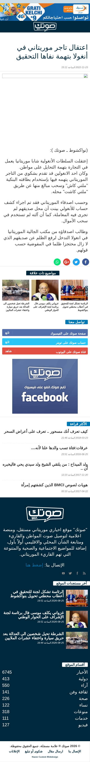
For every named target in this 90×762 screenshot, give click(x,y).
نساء (83, 705)
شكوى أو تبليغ (34, 751)
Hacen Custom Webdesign (45, 757)
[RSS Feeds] (84, 573)
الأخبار (82, 672)
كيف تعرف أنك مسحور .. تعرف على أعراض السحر (46, 431)
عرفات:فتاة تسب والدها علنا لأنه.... (59, 448)
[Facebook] (77, 573)
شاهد (8, 351)
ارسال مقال (55, 751)
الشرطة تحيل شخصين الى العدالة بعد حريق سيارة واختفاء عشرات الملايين (16, 306)
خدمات (81, 718)
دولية (83, 678)
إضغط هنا (34, 565)
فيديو (83, 724)
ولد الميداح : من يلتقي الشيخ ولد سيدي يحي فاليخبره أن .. (45, 466)
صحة (83, 698)
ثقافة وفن (78, 691)
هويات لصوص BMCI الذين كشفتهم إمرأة (54, 485)
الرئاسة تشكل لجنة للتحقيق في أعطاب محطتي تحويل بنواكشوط (74, 306)
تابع (7, 332)
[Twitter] (70, 573)
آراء (84, 685)
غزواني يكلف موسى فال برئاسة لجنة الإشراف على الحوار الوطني (46, 306)
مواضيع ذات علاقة (43, 273)
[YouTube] (63, 573)
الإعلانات (14, 751)
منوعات (81, 711)
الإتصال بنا (74, 751)
